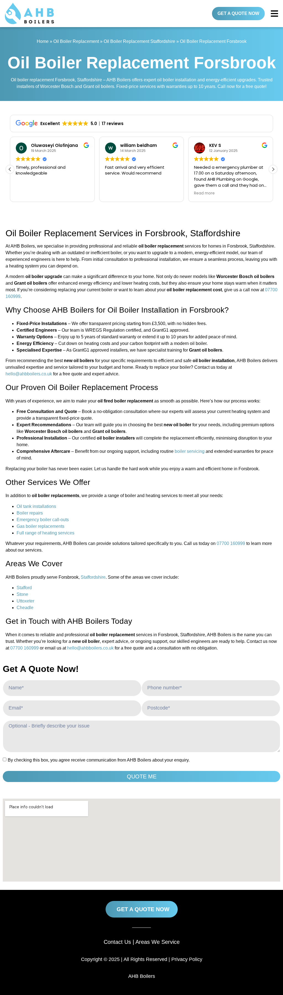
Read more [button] (204, 193)
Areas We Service (157, 942)
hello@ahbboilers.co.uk (29, 373)
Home (43, 41)
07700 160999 (231, 543)
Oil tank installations (36, 506)
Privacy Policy (186, 959)
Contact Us (117, 942)
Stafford (24, 587)
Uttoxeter (25, 601)
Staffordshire (93, 577)
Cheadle (25, 607)
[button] (273, 169)
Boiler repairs (30, 513)
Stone (22, 594)
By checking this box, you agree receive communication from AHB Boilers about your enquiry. (99, 760)
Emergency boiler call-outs (43, 519)
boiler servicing (190, 451)
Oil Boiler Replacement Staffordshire (139, 41)
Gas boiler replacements (40, 526)
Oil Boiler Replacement (76, 41)
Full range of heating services (45, 533)
